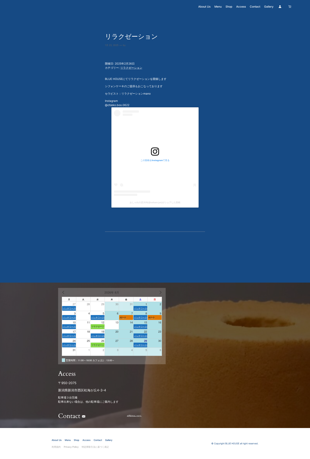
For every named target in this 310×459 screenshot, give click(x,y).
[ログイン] (280, 6)
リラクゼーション (131, 67)
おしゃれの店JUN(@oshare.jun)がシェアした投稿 (155, 202)
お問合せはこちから (134, 416)
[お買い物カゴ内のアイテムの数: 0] (289, 6)
